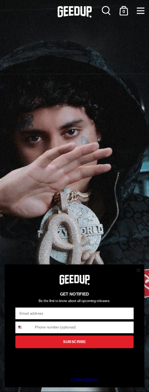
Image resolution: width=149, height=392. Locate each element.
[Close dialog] (138, 270)
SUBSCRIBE (74, 342)
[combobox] (24, 327)
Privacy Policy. (84, 379)
